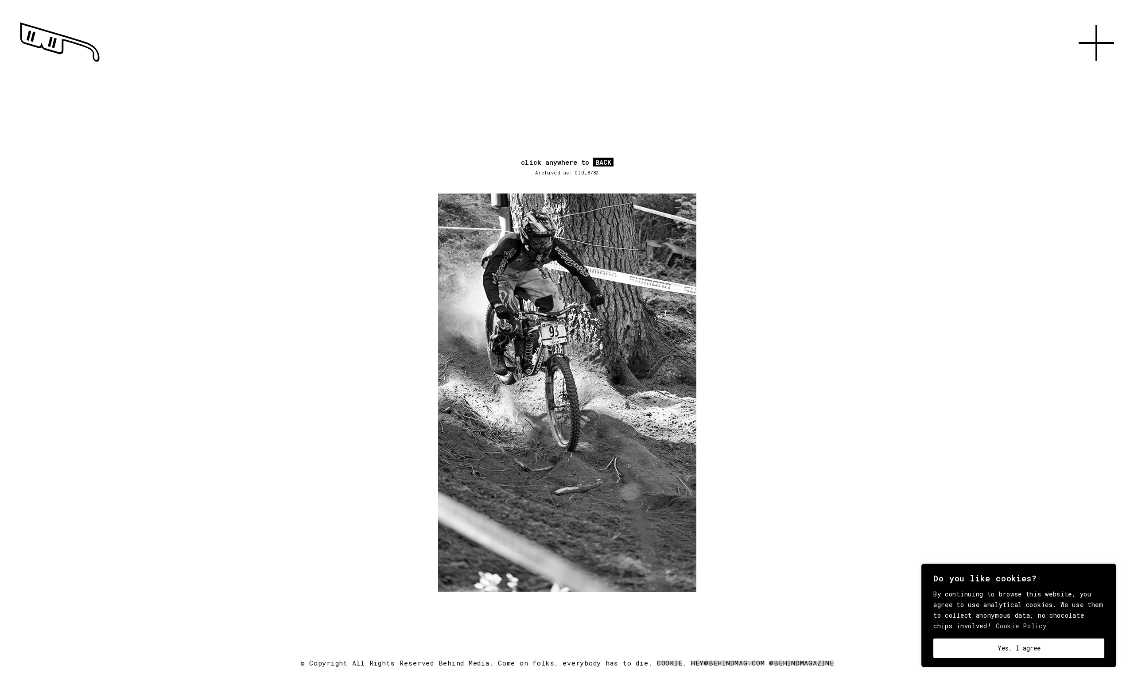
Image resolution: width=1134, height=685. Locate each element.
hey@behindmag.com (728, 662)
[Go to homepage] (60, 62)
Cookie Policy (1021, 626)
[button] (1096, 71)
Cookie (670, 662)
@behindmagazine (801, 662)
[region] (1018, 615)
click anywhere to (566, 162)
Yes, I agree (1019, 648)
